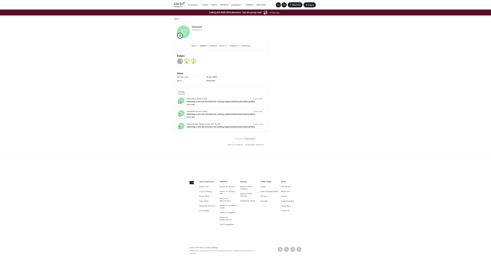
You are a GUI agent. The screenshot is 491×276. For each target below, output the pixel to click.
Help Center (261, 5)
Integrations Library (247, 201)
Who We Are (286, 187)
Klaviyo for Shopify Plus (227, 193)
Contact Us (285, 211)
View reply (191, 104)
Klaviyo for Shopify (227, 187)
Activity (181, 92)
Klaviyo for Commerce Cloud (228, 207)
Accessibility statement (254, 145)
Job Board (224, 5)
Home (176, 19)
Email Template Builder (269, 191)
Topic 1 (194, 46)
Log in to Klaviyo (205, 191)
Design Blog (285, 206)
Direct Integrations (227, 224)
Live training (204, 211)
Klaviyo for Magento (227, 213)
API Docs (264, 196)
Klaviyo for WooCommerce (226, 218)
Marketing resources (207, 206)
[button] (295, 4)
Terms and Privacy (196, 248)
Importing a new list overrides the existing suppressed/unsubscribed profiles (221, 101)
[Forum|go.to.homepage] (179, 4)
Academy (249, 5)
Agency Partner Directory (246, 195)
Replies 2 (204, 46)
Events (214, 5)
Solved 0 (213, 46)
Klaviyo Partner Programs (246, 188)
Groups (205, 5)
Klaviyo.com (204, 187)
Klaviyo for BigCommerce (225, 200)
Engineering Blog (287, 201)
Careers (284, 196)
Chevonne (197, 27)
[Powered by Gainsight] (245, 139)
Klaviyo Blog (204, 196)
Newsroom (285, 191)
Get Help (264, 201)
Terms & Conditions (235, 145)
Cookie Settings (212, 248)
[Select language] (284, 4)
